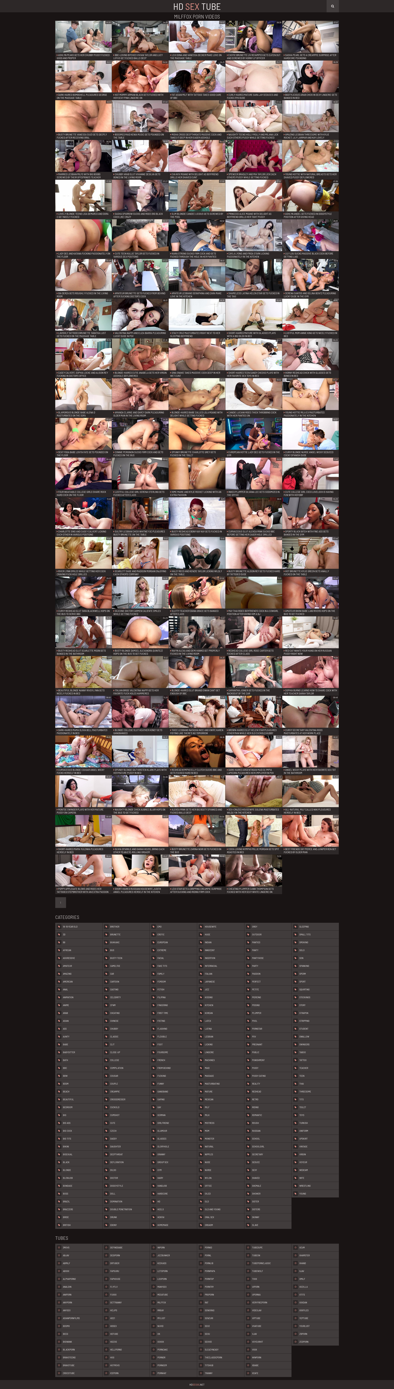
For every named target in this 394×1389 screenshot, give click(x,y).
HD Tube (197, 6)
